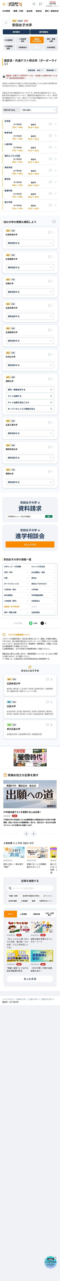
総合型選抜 (8, 595)
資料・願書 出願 (10, 612)
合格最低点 (35, 601)
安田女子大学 (22, 24)
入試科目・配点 (10, 589)
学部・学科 (8, 572)
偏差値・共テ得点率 (11, 606)
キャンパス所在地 (38, 566)
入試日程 (34, 589)
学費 (6, 578)
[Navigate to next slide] (33, 834)
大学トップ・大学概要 (12, 566)
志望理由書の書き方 (46, 901)
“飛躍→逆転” (13, 896)
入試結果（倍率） (11, 601)
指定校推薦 (12, 901)
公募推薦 (24, 901)
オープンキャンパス (11, 583)
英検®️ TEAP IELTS (39, 583)
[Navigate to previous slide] (26, 834)
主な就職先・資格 (38, 572)
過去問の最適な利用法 (31, 896)
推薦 (33, 901)
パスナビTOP (7, 999)
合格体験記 (35, 612)
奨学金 (33, 578)
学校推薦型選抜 (37, 595)
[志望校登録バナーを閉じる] (56, 1257)
